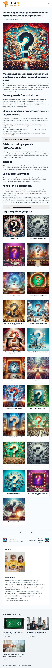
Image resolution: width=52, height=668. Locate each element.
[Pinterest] (32, 532)
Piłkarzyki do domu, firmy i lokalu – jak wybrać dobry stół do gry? (22, 580)
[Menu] (48, 3)
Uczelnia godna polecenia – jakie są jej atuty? (16, 600)
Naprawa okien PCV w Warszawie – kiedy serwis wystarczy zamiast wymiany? (25, 584)
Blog (21, 19)
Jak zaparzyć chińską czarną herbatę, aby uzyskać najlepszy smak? (22, 596)
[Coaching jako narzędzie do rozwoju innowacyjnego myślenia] (38, 623)
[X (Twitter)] (20, 532)
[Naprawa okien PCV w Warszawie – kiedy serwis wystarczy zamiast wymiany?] (14, 646)
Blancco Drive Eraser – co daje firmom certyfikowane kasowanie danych (23, 593)
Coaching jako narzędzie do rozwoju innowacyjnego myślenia (21, 582)
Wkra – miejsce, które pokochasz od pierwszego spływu (19, 595)
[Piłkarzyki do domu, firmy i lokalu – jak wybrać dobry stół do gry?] (14, 623)
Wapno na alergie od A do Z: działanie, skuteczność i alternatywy (21, 586)
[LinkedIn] (43, 532)
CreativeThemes (27, 665)
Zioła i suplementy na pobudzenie (13, 598)
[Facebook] (8, 532)
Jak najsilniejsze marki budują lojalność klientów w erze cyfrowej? (22, 591)
